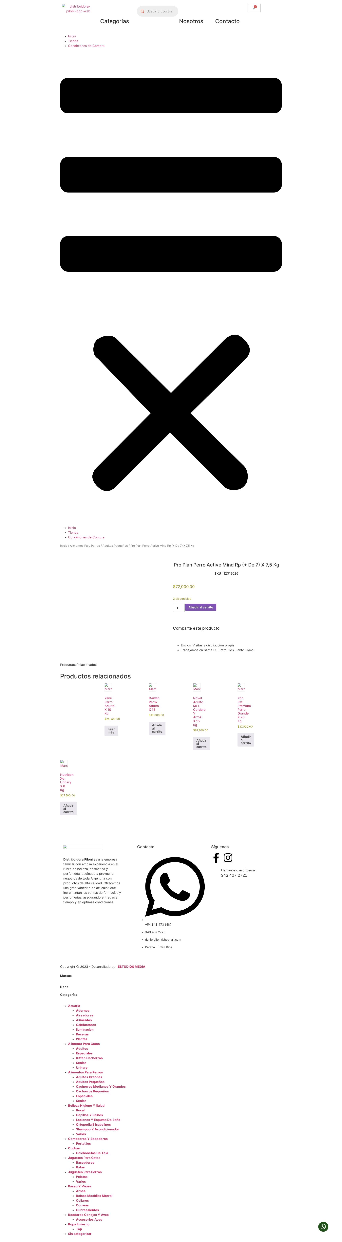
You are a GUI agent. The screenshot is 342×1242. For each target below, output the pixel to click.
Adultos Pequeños (115, 545)
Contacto (227, 21)
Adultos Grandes (89, 1077)
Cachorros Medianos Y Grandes (101, 1086)
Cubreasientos (87, 1210)
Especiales (84, 1053)
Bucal (80, 1110)
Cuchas (74, 1148)
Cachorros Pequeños (92, 1091)
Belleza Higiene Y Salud (86, 1105)
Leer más (111, 730)
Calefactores (86, 1025)
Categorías (114, 21)
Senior (81, 1063)
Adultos (82, 1048)
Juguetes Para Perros (85, 1172)
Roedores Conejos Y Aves (88, 1215)
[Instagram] (228, 858)
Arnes (81, 1191)
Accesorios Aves (89, 1219)
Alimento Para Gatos (84, 1044)
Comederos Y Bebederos (88, 1139)
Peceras (82, 1034)
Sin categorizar (79, 1234)
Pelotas (81, 1177)
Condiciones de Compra (86, 46)
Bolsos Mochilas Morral (94, 1196)
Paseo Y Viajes (79, 1186)
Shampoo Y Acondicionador (97, 1129)
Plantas (81, 1039)
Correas (82, 1205)
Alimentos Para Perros (85, 545)
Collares (82, 1200)
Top (79, 1229)
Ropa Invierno (78, 1224)
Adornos (82, 1010)
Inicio (72, 36)
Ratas (80, 1167)
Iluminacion (85, 1029)
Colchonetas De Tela (92, 1153)
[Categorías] (115, 9)
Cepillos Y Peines (89, 1115)
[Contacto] (227, 9)
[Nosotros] (191, 9)
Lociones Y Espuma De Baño (98, 1120)
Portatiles (83, 1143)
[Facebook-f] (216, 858)
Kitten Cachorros (89, 1058)
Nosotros (191, 21)
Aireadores (84, 1015)
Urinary (81, 1067)
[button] (171, 286)
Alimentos (84, 1020)
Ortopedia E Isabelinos (93, 1124)
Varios (81, 1134)
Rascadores (85, 1162)
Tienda (73, 41)
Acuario (74, 1006)
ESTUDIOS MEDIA (131, 967)
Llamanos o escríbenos (238, 870)
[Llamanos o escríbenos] (214, 871)
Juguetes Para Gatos (84, 1158)
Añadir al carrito (200, 607)
